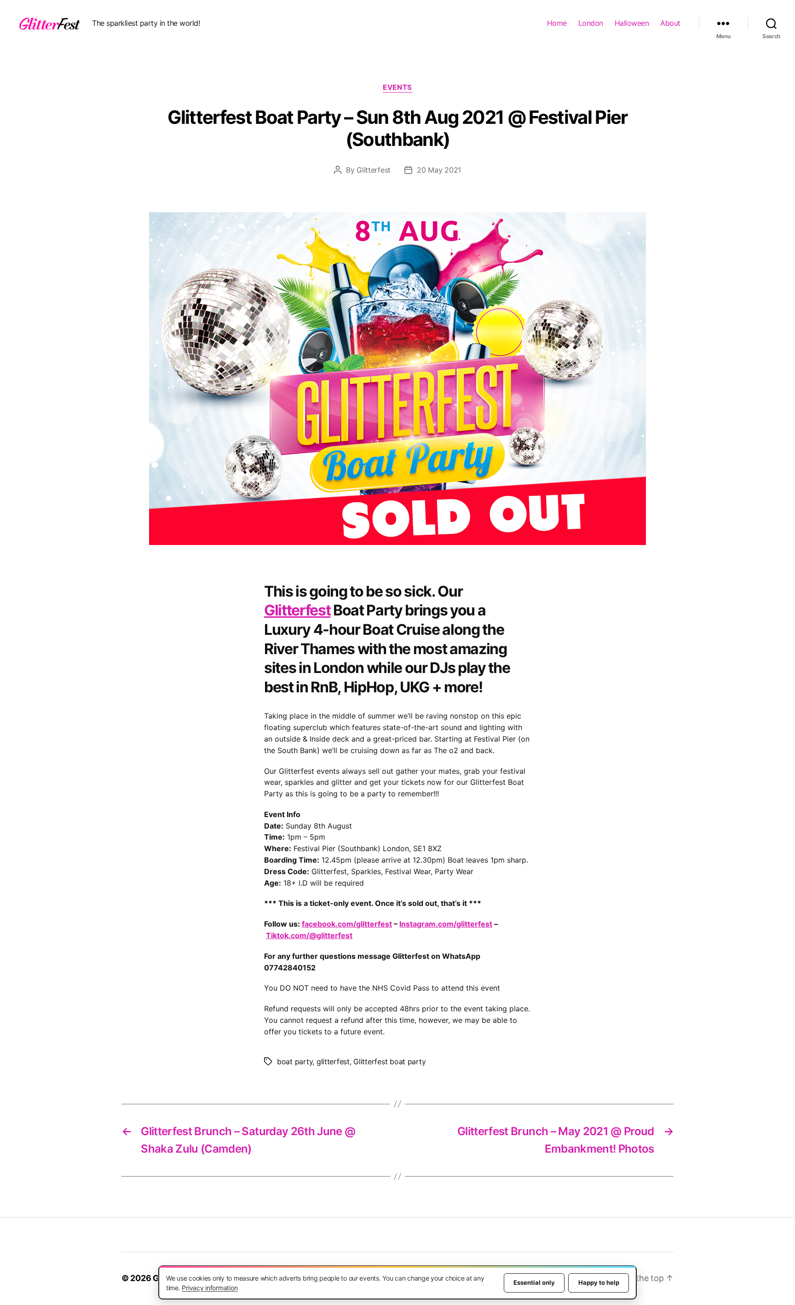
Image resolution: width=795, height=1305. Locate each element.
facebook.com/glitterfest (347, 923)
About (670, 23)
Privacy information (209, 1288)
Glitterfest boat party (389, 1061)
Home (557, 23)
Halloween (632, 23)
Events (397, 87)
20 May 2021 (439, 169)
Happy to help (598, 1282)
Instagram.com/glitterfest (445, 923)
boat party (294, 1061)
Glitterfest (374, 169)
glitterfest (333, 1061)
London (590, 23)
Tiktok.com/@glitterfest (309, 935)
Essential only (534, 1282)
